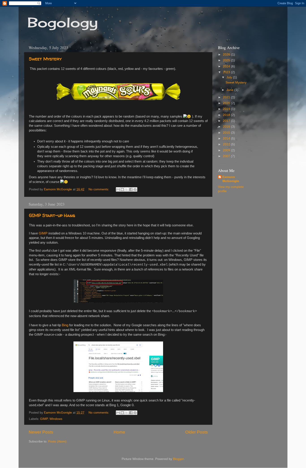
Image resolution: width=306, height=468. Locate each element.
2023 (227, 72)
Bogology (63, 22)
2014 (227, 138)
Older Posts (196, 432)
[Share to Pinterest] (135, 189)
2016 (227, 126)
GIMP (43, 233)
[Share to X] (126, 189)
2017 (227, 120)
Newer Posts (41, 432)
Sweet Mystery (45, 59)
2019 (227, 109)
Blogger (178, 459)
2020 (227, 103)
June (230, 90)
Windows (56, 419)
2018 (227, 115)
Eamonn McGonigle (230, 179)
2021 (227, 97)
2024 (227, 66)
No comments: (99, 189)
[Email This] (118, 189)
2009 (227, 150)
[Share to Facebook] (131, 189)
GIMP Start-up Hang (52, 215)
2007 (227, 156)
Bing (65, 325)
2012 (227, 144)
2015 (227, 132)
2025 (227, 60)
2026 (227, 54)
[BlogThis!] (122, 189)
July (229, 77)
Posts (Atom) (57, 441)
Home (119, 432)
